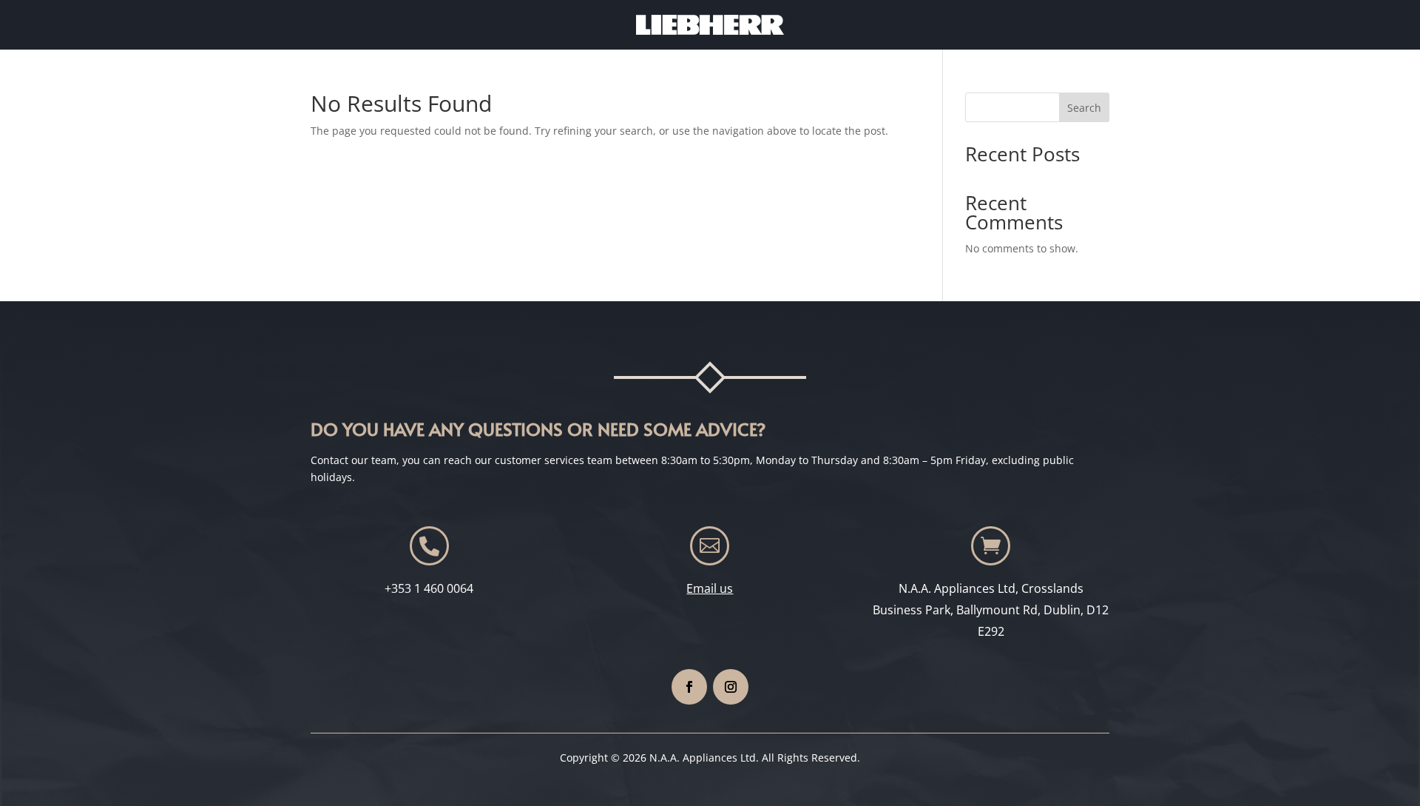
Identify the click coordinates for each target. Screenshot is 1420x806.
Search (1084, 108)
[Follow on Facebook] (689, 687)
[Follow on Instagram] (730, 687)
